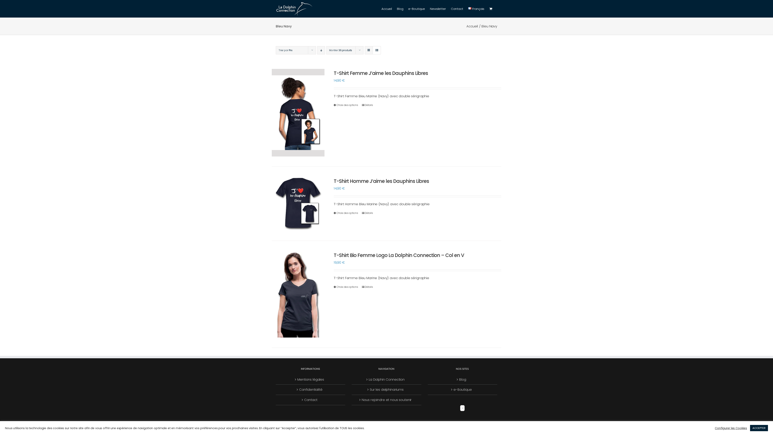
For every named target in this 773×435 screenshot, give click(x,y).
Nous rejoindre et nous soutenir (387, 400)
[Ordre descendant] (321, 50)
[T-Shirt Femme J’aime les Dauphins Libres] (298, 112)
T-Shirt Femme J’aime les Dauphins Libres (381, 73)
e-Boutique (463, 389)
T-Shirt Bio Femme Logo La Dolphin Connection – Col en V (399, 255)
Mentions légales (310, 379)
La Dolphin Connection (387, 379)
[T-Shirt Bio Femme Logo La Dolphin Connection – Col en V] (298, 294)
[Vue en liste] (377, 50)
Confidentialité (310, 389)
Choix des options (347, 105)
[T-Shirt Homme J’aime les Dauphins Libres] (298, 204)
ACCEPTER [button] (759, 428)
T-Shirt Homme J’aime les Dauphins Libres (381, 181)
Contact (310, 400)
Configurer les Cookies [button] (731, 428)
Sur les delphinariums (387, 389)
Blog (462, 379)
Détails (369, 105)
